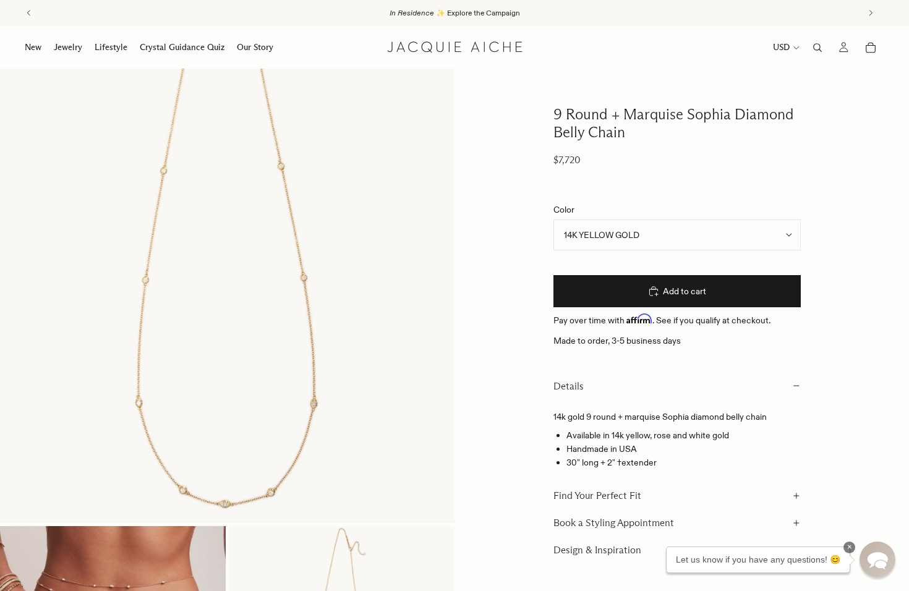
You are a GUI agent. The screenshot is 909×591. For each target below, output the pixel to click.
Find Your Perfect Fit (597, 495)
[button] (877, 559)
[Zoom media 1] (227, 296)
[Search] (817, 47)
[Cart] (870, 47)
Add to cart (684, 291)
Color (563, 209)
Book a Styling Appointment (613, 523)
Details (568, 386)
